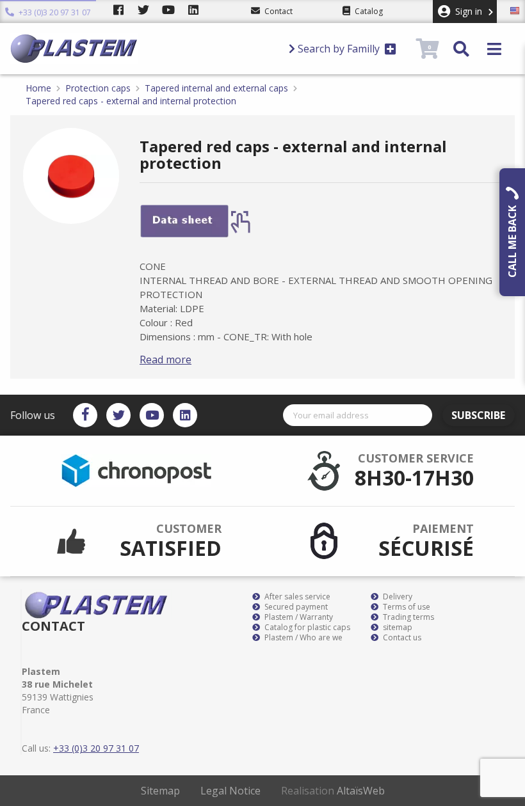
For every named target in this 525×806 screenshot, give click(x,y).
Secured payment (295, 607)
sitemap (396, 627)
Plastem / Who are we (302, 638)
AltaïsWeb (361, 791)
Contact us (401, 638)
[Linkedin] (185, 415)
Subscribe (478, 415)
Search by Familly (338, 49)
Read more (165, 359)
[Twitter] (118, 415)
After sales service (296, 597)
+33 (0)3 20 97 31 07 (54, 11)
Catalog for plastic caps (306, 627)
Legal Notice (230, 791)
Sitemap (160, 791)
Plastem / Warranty (297, 617)
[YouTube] (152, 415)
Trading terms (407, 617)
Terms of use (405, 607)
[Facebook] (85, 415)
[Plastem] (143, 48)
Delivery (396, 597)
